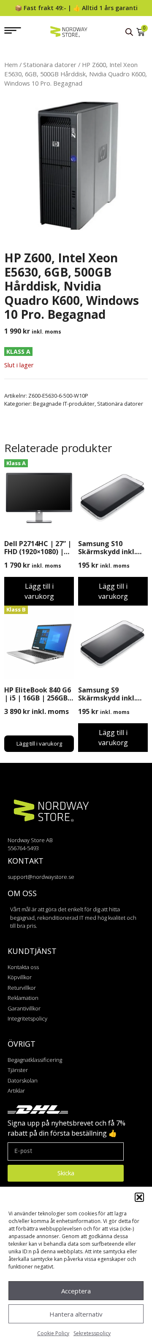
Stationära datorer (49, 64)
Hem (11, 64)
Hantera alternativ (76, 1314)
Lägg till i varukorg (39, 591)
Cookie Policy (53, 1333)
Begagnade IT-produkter (64, 403)
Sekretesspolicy (92, 1333)
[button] (139, 1197)
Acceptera (76, 1291)
